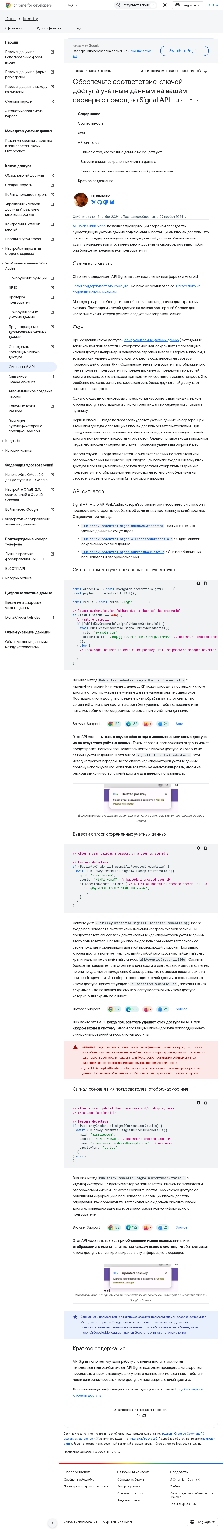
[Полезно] (199, 71)
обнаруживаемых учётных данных (151, 340)
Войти (213, 5)
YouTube (175, 1486)
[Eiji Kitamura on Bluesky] (112, 203)
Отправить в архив (130, 1493)
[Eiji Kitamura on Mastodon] (105, 203)
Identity (30, 19)
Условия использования (80, 1522)
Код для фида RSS (183, 1504)
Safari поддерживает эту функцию (101, 286)
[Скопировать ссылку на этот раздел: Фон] (87, 327)
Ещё (70, 5)
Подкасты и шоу (128, 1500)
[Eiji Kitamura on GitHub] (99, 203)
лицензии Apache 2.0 (143, 1439)
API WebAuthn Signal (89, 226)
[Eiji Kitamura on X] (93, 203)
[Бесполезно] (205, 71)
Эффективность (17, 28)
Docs (10, 19)
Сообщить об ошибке (79, 1479)
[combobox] (135, 5)
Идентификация (49, 28)
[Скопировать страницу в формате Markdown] (191, 100)
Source (181, 724)
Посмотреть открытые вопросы (86, 1486)
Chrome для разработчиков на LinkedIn (191, 1495)
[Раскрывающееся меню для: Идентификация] (66, 28)
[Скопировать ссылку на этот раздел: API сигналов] (108, 492)
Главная (78, 71)
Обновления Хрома (130, 1479)
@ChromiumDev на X (185, 1479)
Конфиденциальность (116, 1522)
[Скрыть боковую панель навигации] (52, 1523)
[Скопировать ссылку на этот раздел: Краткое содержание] (130, 1349)
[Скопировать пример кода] (205, 583)
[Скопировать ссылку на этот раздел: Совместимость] (116, 264)
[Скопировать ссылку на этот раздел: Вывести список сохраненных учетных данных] (171, 834)
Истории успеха (128, 1486)
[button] (28, 251)
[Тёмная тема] (198, 583)
